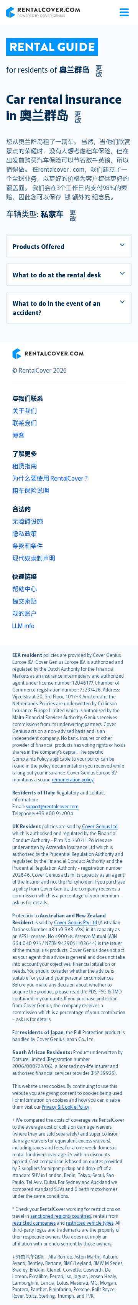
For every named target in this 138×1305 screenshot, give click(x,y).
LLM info (23, 625)
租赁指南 (24, 465)
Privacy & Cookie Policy (65, 1106)
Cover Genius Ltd (100, 826)
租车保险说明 (30, 490)
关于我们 (24, 410)
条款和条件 (27, 545)
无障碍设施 (27, 521)
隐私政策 (24, 533)
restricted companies (34, 1222)
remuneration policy (73, 779)
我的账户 (24, 613)
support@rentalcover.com (52, 806)
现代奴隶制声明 (33, 557)
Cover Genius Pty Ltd (75, 922)
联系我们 (24, 422)
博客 (18, 434)
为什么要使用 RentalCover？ (50, 478)
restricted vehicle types (89, 1222)
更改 (99, 70)
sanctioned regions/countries (60, 1215)
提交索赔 (24, 600)
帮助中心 (24, 588)
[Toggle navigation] (124, 12)
